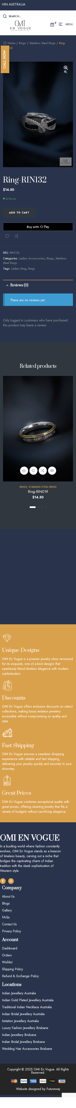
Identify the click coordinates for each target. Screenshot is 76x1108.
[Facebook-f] (3, 881)
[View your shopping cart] (52, 24)
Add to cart (19, 212)
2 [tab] (38, 507)
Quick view (52, 471)
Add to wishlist (7, 236)
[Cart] (61, 1102)
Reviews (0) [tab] (19, 285)
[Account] (38, 1102)
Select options (24, 471)
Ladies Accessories (32, 258)
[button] (66, 70)
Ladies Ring (18, 268)
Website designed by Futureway (38, 1089)
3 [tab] (42, 507)
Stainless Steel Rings (43, 43)
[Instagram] (11, 881)
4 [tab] (46, 507)
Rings (22, 43)
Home (11, 43)
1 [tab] (33, 507)
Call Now (4, 59)
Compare (16, 236)
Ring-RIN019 (38, 491)
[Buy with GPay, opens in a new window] (38, 227)
